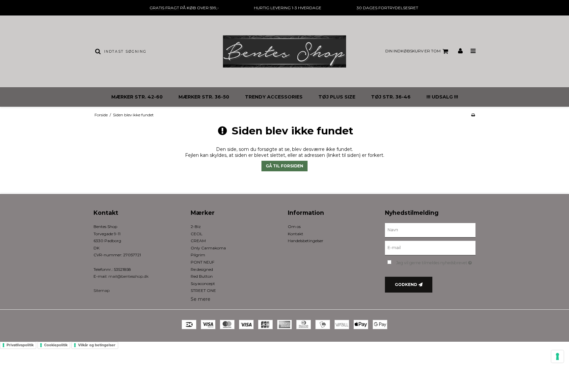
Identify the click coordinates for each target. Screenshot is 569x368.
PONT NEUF (202, 262)
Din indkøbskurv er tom (413, 50)
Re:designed (202, 269)
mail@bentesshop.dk (128, 276)
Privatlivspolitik (20, 345)
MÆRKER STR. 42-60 (137, 97)
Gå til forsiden (284, 165)
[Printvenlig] (473, 114)
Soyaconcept (203, 283)
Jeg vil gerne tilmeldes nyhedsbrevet (435, 261)
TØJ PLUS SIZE (336, 97)
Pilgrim (198, 254)
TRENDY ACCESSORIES (274, 97)
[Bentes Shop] (284, 51)
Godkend (406, 284)
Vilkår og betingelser (97, 345)
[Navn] (430, 230)
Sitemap (102, 290)
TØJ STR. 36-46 (391, 97)
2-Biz (196, 226)
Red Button (202, 276)
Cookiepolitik (56, 345)
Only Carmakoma (208, 247)
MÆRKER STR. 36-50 (203, 97)
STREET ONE (203, 290)
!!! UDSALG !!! (442, 97)
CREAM (198, 240)
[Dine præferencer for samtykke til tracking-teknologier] (557, 356)
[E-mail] (430, 248)
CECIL (197, 233)
